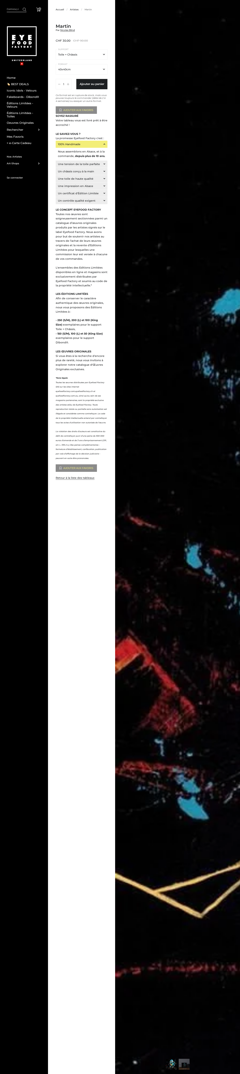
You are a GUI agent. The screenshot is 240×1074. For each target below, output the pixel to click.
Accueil (60, 9)
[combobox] (16, 9)
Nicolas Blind (67, 30)
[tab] (81, 144)
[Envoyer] (24, 9)
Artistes (74, 9)
